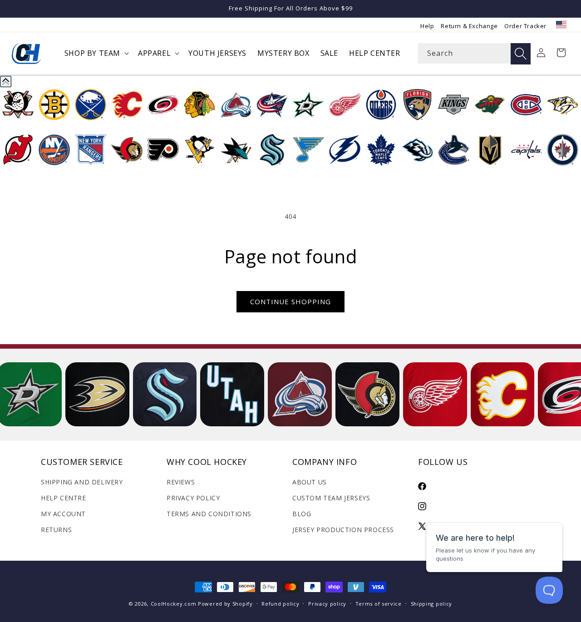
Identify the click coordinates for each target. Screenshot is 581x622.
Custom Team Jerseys (331, 498)
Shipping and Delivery (82, 482)
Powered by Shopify (225, 603)
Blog (301, 513)
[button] (96, 53)
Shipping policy (432, 603)
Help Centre (63, 498)
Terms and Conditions (209, 513)
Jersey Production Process (343, 529)
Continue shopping (290, 301)
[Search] (521, 53)
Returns (56, 529)
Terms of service (378, 603)
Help (427, 26)
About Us (309, 482)
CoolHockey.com (174, 603)
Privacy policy (327, 603)
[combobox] (474, 53)
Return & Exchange (469, 26)
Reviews (181, 482)
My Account (63, 513)
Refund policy (280, 603)
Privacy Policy (193, 498)
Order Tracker (525, 26)
